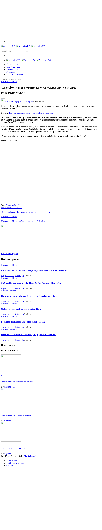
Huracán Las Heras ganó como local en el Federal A (31, 113)
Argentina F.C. (7, 275)
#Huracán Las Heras (14, 205)
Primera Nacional (13, 69)
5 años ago (26, 101)
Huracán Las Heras (9, 81)
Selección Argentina (14, 74)
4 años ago (19, 301)
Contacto (10, 465)
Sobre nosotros (12, 461)
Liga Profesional (13, 67)
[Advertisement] (51, 19)
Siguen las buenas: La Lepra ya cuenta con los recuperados (25, 212)
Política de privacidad (15, 463)
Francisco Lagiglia (13, 101)
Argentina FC (10, 387)
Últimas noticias (13, 65)
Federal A (10, 72)
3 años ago (19, 288)
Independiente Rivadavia (11, 207)
